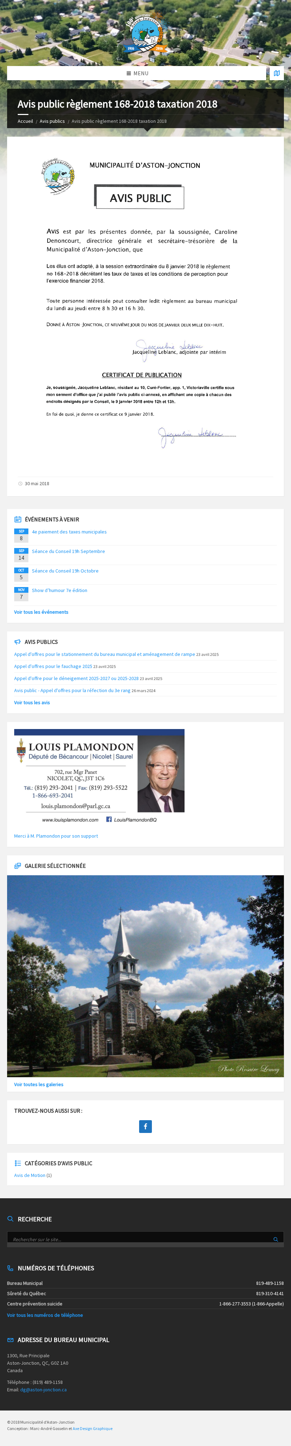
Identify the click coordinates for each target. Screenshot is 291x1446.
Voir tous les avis (32, 702)
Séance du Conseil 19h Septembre (68, 551)
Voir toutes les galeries (39, 1084)
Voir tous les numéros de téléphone (45, 1315)
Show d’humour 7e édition (59, 590)
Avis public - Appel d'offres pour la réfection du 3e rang (72, 690)
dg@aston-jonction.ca (43, 1389)
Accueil (25, 121)
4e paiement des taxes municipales (69, 531)
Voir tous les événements (41, 612)
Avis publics (52, 121)
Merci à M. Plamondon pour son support (56, 836)
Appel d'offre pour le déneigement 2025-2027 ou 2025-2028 (76, 678)
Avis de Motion (29, 1175)
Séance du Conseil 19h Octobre (65, 571)
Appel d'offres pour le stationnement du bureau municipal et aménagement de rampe (104, 654)
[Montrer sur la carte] (277, 73)
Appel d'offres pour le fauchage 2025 (53, 666)
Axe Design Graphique (92, 1428)
